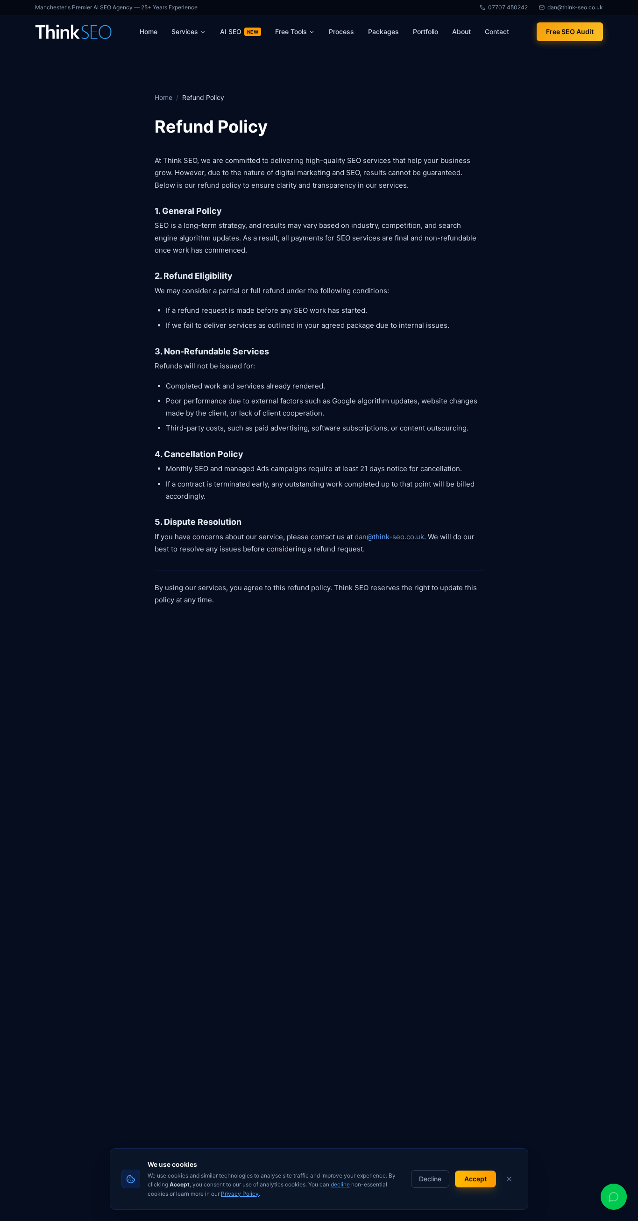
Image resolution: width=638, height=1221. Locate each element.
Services (184, 31)
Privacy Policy (240, 1193)
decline (340, 1184)
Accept (475, 1179)
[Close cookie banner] (509, 1179)
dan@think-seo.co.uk (389, 536)
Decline (430, 1179)
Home (163, 97)
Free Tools (291, 31)
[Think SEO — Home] (73, 31)
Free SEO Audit (570, 31)
